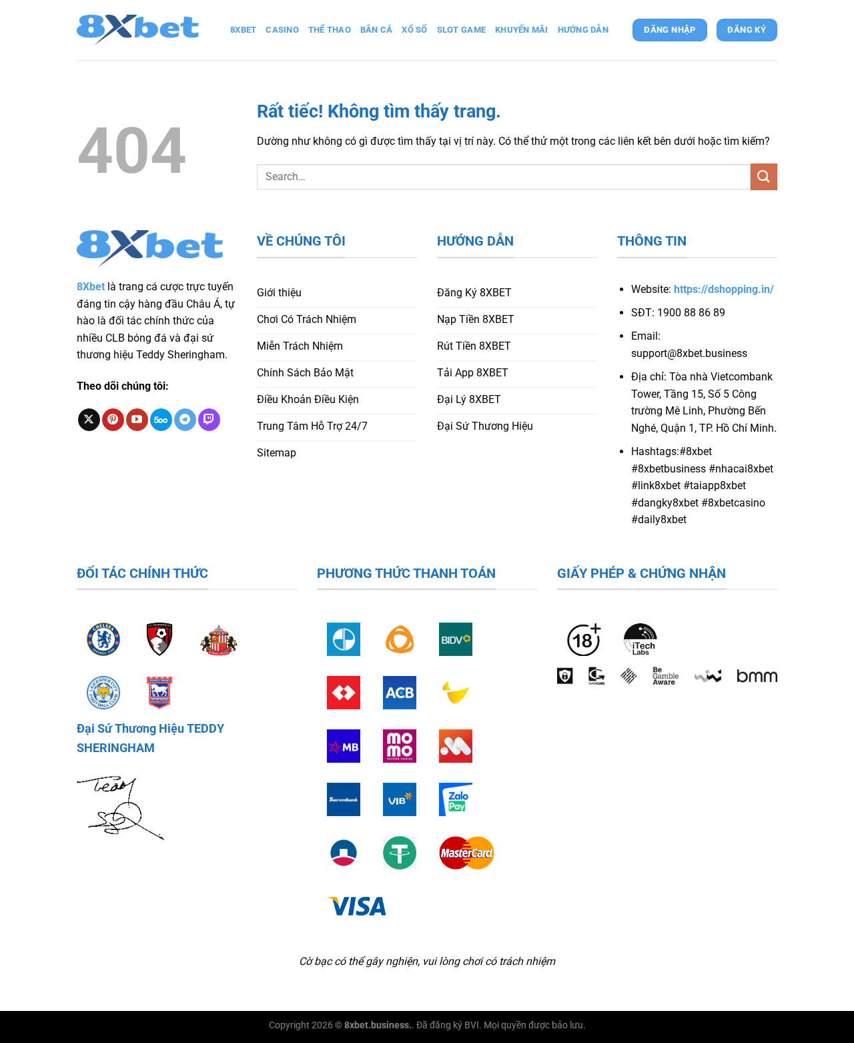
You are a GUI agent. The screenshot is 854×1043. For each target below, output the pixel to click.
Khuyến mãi (521, 30)
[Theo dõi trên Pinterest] (113, 419)
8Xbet (91, 286)
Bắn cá (376, 30)
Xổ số (414, 30)
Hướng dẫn (583, 30)
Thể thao (329, 30)
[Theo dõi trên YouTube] (137, 419)
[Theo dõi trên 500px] (161, 419)
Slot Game (461, 30)
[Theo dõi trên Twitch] (209, 419)
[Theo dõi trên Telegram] (185, 419)
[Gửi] (764, 176)
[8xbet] (143, 30)
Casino (282, 30)
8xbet (243, 30)
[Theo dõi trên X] (89, 419)
